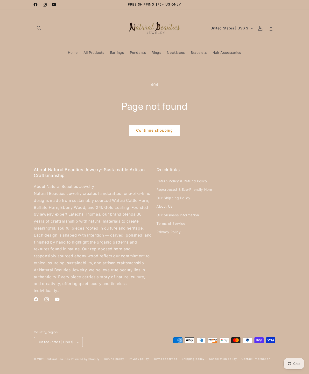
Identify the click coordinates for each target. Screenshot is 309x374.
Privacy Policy (168, 232)
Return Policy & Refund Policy (181, 181)
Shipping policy (193, 358)
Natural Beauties (58, 359)
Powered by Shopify (85, 359)
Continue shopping (154, 130)
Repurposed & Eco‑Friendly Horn (184, 189)
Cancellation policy (223, 358)
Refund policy (114, 358)
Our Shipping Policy (173, 198)
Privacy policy (139, 358)
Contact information (255, 358)
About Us (164, 206)
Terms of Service (170, 223)
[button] (39, 28)
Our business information (177, 215)
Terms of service (165, 358)
